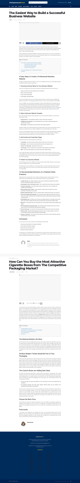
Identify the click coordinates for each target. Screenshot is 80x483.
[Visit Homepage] (18, 2)
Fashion (31, 470)
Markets (40, 466)
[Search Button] (46, 2)
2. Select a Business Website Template (30, 65)
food (31, 474)
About (59, 481)
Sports (49, 457)
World (49, 473)
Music (40, 467)
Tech (32, 6)
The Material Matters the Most (26, 328)
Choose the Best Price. (25, 332)
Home (12, 6)
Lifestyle (13, 258)
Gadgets (40, 453)
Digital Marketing (31, 463)
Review (48, 454)
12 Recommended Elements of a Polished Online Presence (31, 70)
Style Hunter (49, 461)
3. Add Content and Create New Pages (30, 66)
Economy (31, 464)
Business (20, 6)
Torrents (48, 464)
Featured (31, 471)
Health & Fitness (40, 457)
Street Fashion (48, 460)
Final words (23, 334)
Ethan (11, 19)
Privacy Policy (63, 481)
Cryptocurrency (31, 461)
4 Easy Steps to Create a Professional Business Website (31, 62)
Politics (40, 474)
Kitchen (40, 461)
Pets (40, 473)
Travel (49, 466)
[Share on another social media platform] (60, 43)
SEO (48, 456)
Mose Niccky (30, 422)
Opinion (39, 6)
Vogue (49, 470)
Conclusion (23, 71)
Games (40, 454)
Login (70, 2)
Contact (67, 481)
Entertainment (26, 6)
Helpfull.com (53, 107)
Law (40, 463)
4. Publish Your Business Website (29, 67)
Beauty (31, 454)
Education (31, 466)
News (16, 6)
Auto (31, 453)
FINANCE (31, 473)
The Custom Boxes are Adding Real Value (28, 331)
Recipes (48, 453)
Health (35, 6)
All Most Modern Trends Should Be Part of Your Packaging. (31, 330)
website (48, 471)
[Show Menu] (9, 6)
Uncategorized (48, 467)
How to (40, 460)
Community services (31, 460)
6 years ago (15, 19)
